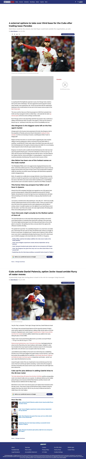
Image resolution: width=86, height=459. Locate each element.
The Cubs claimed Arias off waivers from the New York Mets (26, 376)
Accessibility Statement (31, 452)
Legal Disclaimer (16, 452)
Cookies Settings (58, 452)
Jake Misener (14, 31)
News (17, 1)
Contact (44, 447)
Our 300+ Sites (57, 447)
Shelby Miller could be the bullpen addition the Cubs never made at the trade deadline (31, 239)
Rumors (21, 1)
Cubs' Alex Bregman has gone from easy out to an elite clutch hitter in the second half (32, 249)
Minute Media (10, 455)
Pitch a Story (28, 449)
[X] (78, 1)
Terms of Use (57, 449)
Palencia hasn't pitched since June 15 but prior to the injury (26, 343)
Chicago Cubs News (20, 261)
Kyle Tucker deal (15, 109)
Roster (37, 1)
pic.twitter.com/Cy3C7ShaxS (43, 338)
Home (12, 261)
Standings (32, 1)
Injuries (42, 1)
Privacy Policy (45, 449)
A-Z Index (44, 452)
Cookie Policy (71, 449)
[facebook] (75, 1)
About (13, 447)
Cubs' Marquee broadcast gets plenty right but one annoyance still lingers (32, 246)
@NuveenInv (32, 338)
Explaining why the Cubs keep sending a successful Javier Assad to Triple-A (32, 252)
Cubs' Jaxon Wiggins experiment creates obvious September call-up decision (30, 243)
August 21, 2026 (27, 340)
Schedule (26, 1)
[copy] (19, 34)
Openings (27, 447)
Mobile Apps (71, 447)
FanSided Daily (15, 449)
